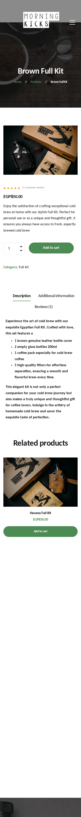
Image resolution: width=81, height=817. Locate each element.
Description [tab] (22, 296)
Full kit (24, 267)
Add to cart (51, 248)
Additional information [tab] (56, 296)
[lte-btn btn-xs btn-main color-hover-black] (40, 488)
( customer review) (33, 187)
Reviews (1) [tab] (44, 307)
